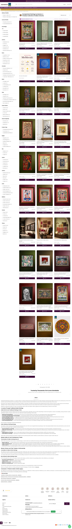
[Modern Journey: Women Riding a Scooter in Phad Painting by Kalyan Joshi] (45, 261)
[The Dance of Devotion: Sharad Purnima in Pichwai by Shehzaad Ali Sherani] (62, 261)
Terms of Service (5, 514)
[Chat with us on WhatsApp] (69, 526)
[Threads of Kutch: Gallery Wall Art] (45, 228)
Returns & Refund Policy (6, 512)
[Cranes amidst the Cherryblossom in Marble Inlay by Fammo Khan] (45, 129)
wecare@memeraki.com (37, 502)
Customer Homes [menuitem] (12, 7)
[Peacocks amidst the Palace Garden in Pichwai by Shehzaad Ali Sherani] (27, 261)
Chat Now (53, 511)
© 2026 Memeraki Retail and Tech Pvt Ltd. (9, 525)
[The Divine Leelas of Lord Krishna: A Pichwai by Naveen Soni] (27, 31)
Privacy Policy (4, 513)
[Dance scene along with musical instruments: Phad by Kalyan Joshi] (62, 129)
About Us (34, 7)
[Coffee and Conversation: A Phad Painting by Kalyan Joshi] (62, 31)
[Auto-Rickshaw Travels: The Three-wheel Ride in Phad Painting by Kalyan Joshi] (27, 359)
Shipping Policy (5, 511)
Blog (3, 505)
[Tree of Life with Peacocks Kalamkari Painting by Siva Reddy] (27, 129)
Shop (1, 7)
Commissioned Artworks (6, 506)
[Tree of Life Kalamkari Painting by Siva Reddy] (62, 64)
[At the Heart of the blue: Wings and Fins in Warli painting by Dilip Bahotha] (45, 64)
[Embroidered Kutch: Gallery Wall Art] (62, 228)
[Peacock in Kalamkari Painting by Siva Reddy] (27, 162)
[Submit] (16, 4)
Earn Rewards (4, 508)
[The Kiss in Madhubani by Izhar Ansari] (27, 293)
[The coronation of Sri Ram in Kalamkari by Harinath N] (27, 326)
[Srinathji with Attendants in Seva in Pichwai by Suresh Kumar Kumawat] (62, 162)
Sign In (64, 4)
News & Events (5, 509)
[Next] (70, 394)
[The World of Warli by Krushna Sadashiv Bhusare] (27, 228)
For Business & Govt (28, 7)
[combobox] (36, 4)
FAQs (3, 504)
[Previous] (19, 394)
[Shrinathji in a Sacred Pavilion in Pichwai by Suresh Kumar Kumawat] (45, 162)
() (69, 4)
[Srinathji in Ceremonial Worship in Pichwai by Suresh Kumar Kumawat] (45, 195)
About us (4, 502)
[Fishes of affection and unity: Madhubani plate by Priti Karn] (62, 326)
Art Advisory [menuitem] (6, 7)
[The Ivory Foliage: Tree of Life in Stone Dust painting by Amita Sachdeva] (45, 31)
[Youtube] (9, 522)
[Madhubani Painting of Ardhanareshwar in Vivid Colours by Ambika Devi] (27, 96)
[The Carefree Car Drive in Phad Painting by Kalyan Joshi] (62, 96)
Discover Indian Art (19, 7)
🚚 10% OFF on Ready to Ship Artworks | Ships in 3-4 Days (36, 1)
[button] (44, 19)
